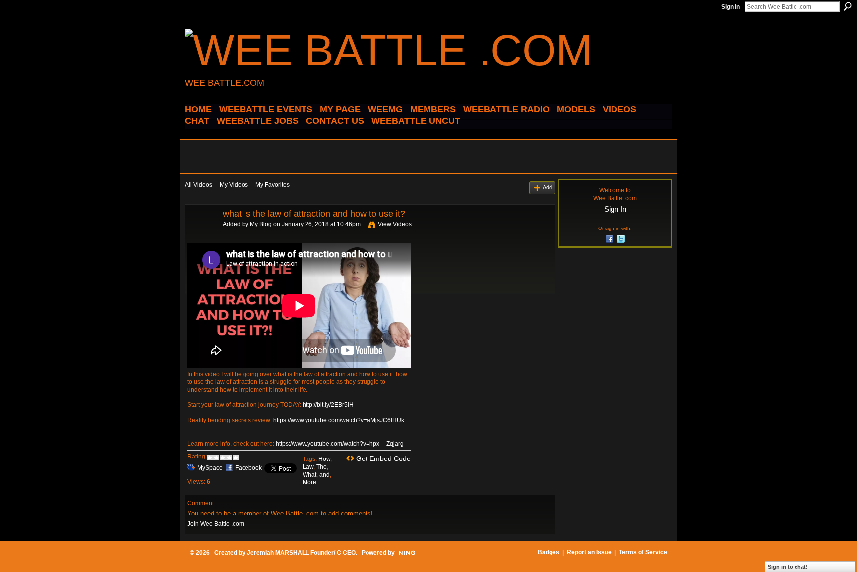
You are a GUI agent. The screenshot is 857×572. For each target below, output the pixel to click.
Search (848, 6)
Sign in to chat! (788, 567)
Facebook (248, 467)
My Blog (261, 224)
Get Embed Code (383, 458)
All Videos (198, 184)
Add (547, 187)
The (321, 466)
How (324, 459)
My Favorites (272, 184)
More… (312, 482)
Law (308, 466)
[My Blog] (203, 235)
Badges (548, 552)
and (324, 474)
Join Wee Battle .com (215, 523)
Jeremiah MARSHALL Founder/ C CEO (301, 552)
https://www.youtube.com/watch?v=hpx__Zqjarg (340, 443)
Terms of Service (643, 552)
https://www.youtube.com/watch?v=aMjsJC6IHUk (338, 420)
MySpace (210, 467)
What (309, 474)
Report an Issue (589, 552)
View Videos (395, 224)
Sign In (730, 6)
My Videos (234, 184)
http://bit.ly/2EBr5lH (328, 404)
